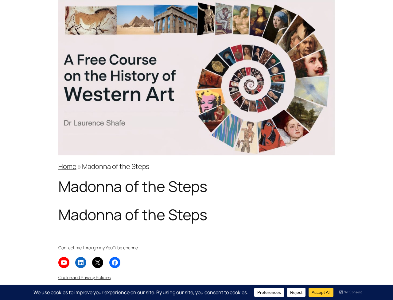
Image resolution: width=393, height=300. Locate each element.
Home (67, 166)
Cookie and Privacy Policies (84, 277)
